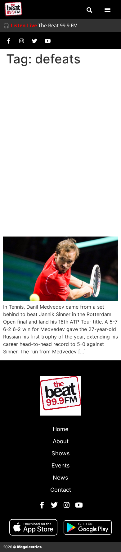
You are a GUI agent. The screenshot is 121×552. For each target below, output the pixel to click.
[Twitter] (34, 40)
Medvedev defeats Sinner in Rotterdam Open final (49, 214)
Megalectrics (29, 547)
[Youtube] (47, 40)
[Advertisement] (60, 132)
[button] (89, 10)
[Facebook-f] (8, 40)
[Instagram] (21, 40)
